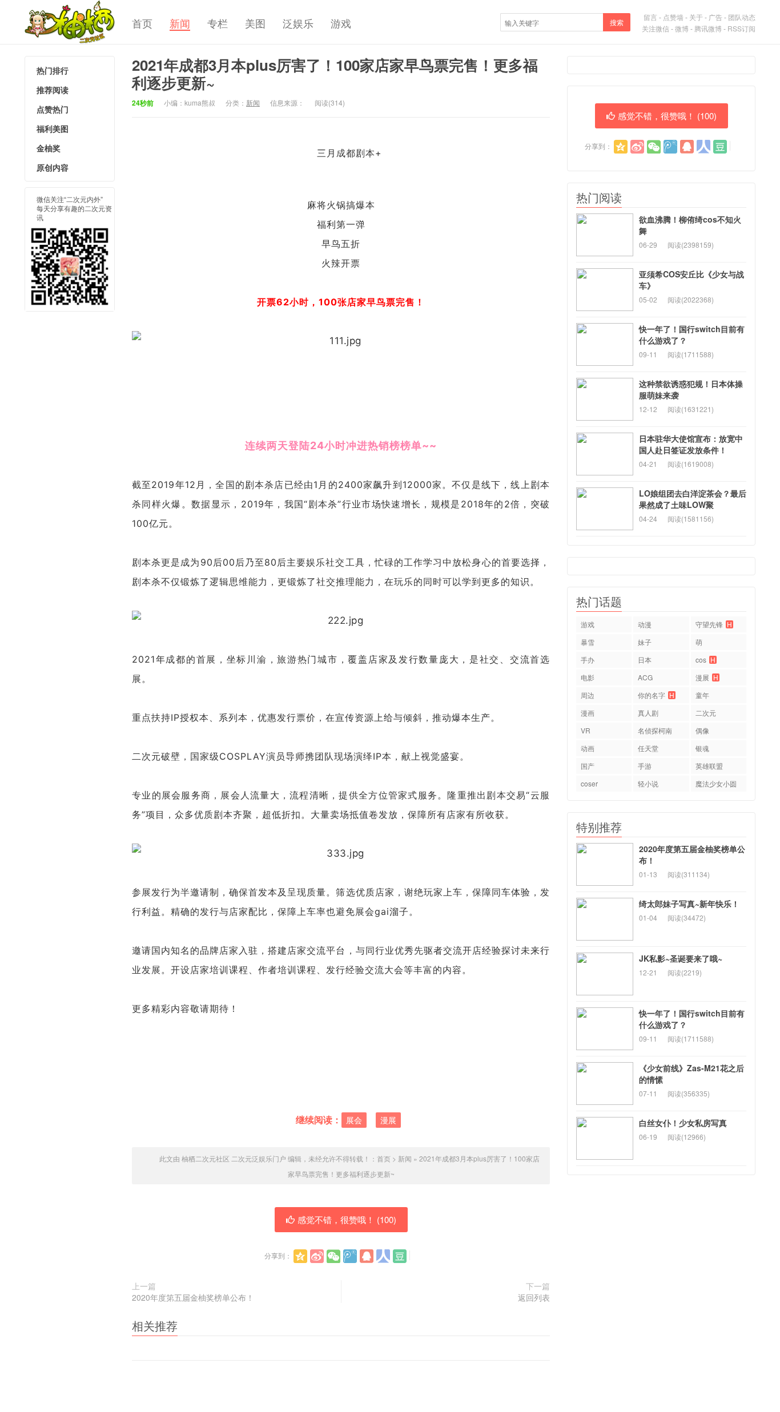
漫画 (587, 712)
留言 (650, 17)
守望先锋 (713, 624)
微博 (682, 28)
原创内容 (53, 167)
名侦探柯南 (655, 730)
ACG (645, 677)
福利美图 (53, 128)
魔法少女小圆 (716, 783)
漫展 (388, 1119)
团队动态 (741, 17)
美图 (255, 23)
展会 (354, 1119)
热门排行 (53, 70)
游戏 (341, 23)
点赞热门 (53, 109)
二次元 (705, 712)
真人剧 (648, 712)
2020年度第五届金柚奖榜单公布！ (193, 1297)
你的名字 (656, 695)
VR (585, 730)
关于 (696, 17)
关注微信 (655, 28)
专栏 (217, 23)
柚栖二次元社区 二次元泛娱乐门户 (70, 22)
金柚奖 (49, 148)
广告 (715, 17)
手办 (587, 659)
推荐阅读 (53, 89)
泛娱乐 (298, 23)
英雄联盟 (709, 765)
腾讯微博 (708, 28)
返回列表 (534, 1297)
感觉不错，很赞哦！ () (346, 1219)
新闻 (180, 23)
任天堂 (648, 748)
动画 (587, 748)
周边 (587, 695)
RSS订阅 (741, 28)
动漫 (645, 624)
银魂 (702, 748)
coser (589, 783)
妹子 (645, 642)
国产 (587, 765)
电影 (587, 677)
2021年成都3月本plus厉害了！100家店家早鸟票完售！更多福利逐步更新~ (335, 73)
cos (705, 659)
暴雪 (587, 642)
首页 (142, 23)
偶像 (702, 730)
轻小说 (648, 783)
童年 (702, 695)
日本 (645, 659)
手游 (645, 765)
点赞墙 (673, 17)
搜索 (617, 22)
